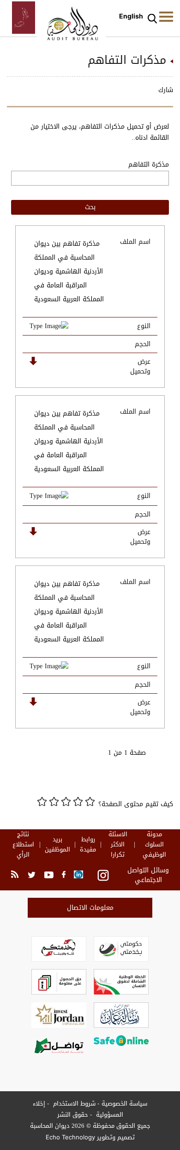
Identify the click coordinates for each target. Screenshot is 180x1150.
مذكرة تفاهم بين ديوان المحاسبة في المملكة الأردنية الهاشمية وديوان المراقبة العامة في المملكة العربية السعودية (69, 271)
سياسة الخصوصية (124, 1103)
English (131, 16)
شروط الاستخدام (73, 1103)
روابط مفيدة (88, 844)
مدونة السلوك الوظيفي (154, 844)
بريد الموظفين (57, 844)
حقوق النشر (72, 1114)
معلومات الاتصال (90, 907)
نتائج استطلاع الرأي (23, 844)
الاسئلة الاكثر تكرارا (117, 844)
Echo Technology (70, 1137)
